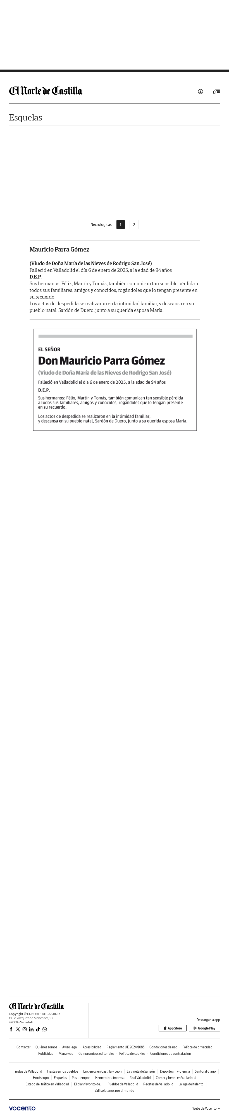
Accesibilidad (92, 1047)
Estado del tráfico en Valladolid (47, 1084)
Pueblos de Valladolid (123, 1084)
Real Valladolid (140, 1078)
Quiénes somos (46, 1047)
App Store (175, 1028)
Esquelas (25, 117)
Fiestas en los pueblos (62, 1071)
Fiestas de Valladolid (27, 1071)
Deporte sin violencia (175, 1071)
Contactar (23, 1047)
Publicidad (46, 1053)
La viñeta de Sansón (141, 1071)
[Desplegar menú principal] (216, 91)
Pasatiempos (81, 1078)
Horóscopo (41, 1078)
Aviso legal (70, 1047)
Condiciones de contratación (170, 1053)
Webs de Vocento (204, 1108)
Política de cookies (132, 1053)
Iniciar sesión (200, 91)
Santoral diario (205, 1071)
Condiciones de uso (163, 1047)
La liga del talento (191, 1084)
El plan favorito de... (88, 1084)
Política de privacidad (197, 1047)
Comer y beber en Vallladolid (176, 1078)
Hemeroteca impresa (110, 1078)
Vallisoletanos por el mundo (114, 1090)
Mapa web (66, 1053)
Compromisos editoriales (96, 1053)
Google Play (206, 1028)
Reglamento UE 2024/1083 (125, 1047)
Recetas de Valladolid (158, 1084)
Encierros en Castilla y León (102, 1071)
